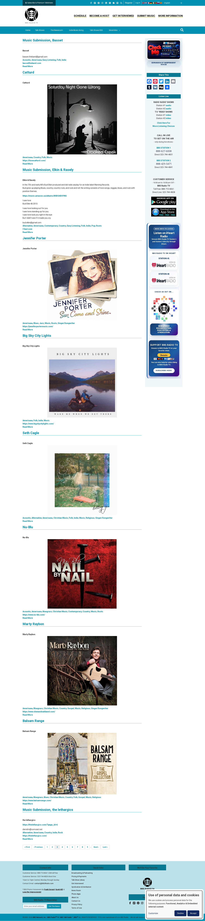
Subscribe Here (164, 370)
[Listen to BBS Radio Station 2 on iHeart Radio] (164, 280)
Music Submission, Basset (43, 40)
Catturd (28, 72)
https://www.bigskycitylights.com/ (38, 424)
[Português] (156, 3)
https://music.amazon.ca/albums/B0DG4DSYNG (45, 196)
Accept (193, 913)
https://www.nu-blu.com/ (34, 615)
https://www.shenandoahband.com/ (39, 711)
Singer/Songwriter (66, 323)
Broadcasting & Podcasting (82, 873)
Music (49, 157)
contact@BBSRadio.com (44, 883)
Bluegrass (47, 611)
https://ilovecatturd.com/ (34, 160)
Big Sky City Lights (37, 336)
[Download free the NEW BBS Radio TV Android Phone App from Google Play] (163, 200)
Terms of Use (77, 908)
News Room (76, 890)
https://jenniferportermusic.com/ (38, 326)
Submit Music (146, 15)
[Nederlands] (146, 3)
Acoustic (27, 60)
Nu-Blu (28, 527)
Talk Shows (39, 30)
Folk (59, 60)
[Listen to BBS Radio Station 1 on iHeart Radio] (164, 264)
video (168, 115)
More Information (170, 15)
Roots (99, 226)
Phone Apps (76, 894)
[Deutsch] (151, 3)
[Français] (148, 3)
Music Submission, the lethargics (48, 810)
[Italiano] (153, 3)
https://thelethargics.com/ (35, 836)
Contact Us (76, 901)
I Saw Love (27, 229)
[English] (143, 3)
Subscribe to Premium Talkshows (40, 3)
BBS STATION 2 (164, 160)
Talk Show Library (78, 880)
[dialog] (174, 904)
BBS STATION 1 (164, 148)
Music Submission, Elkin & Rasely (48, 170)
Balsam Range (33, 721)
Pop (93, 226)
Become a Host (99, 15)
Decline (180, 913)
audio (168, 105)
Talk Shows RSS (96, 30)
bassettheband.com (32, 63)
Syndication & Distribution (81, 887)
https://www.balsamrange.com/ (37, 800)
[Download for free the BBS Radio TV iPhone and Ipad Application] (163, 212)
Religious (90, 518)
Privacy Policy (77, 904)
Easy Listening (49, 60)
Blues (36, 323)
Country (37, 157)
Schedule (80, 15)
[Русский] (158, 3)
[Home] (31, 16)
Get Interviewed (123, 15)
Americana (37, 60)
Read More (28, 66)
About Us (75, 897)
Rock (60, 832)
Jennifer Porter (34, 238)
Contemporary (51, 226)
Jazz (41, 323)
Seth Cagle (31, 433)
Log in (137, 3)
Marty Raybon (33, 624)
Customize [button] (153, 913)
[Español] (161, 3)
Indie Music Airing (76, 30)
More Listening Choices (164, 126)
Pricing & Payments (79, 876)
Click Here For (163, 123)
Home (27, 30)
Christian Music (60, 518)
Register (128, 3)
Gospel (70, 708)
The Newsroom (57, 30)
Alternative (28, 226)
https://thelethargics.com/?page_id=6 (40, 825)
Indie (64, 60)
